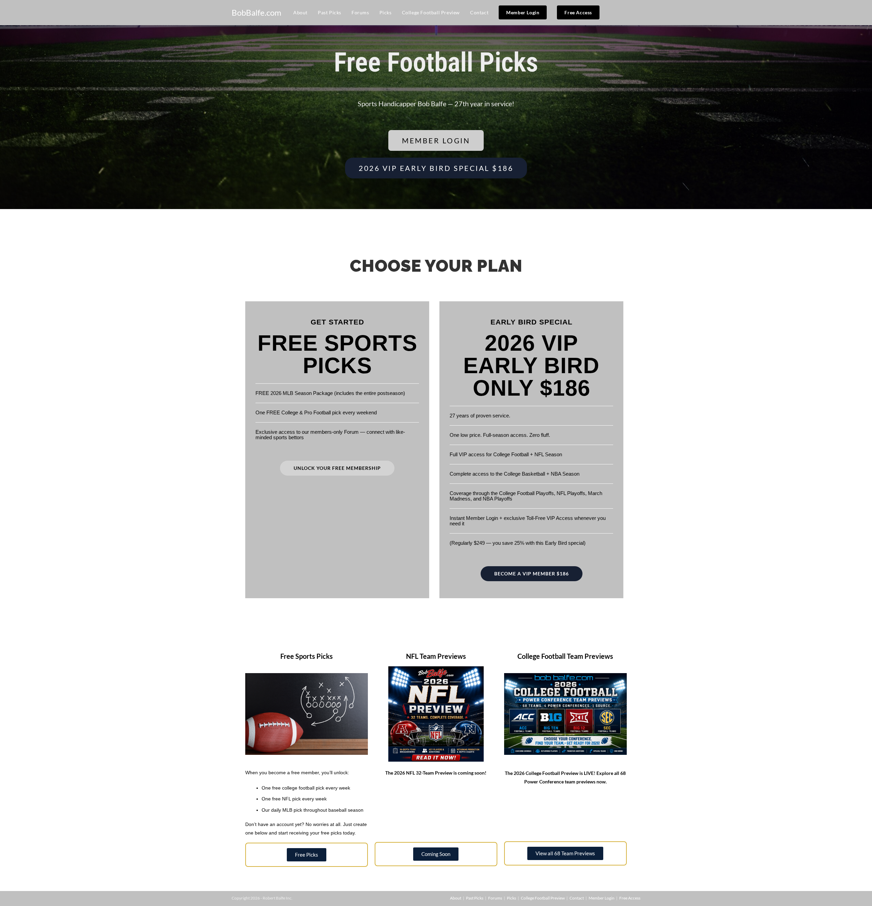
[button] (435, 854)
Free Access (629, 898)
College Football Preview (543, 898)
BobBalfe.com (256, 12)
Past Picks (474, 898)
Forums (495, 898)
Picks (511, 898)
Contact (577, 898)
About (455, 898)
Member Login (601, 898)
